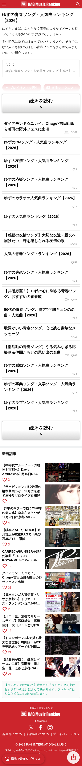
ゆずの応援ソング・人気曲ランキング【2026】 (40, 183)
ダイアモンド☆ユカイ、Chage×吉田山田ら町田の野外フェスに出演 (40, 127)
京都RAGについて (38, 734)
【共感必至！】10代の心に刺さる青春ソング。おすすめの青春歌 (40, 295)
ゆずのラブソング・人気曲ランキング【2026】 (40, 406)
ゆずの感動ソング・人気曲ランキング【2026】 (40, 369)
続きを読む (41, 103)
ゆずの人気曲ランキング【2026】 (40, 220)
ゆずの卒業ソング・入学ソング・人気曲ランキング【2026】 (40, 388)
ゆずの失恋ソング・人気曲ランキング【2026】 (40, 276)
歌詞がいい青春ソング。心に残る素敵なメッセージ (40, 332)
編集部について (13, 734)
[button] (73, 757)
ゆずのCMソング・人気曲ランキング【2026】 (35, 145)
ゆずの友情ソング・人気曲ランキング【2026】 (40, 165)
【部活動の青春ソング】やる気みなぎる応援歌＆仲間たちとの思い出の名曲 (40, 351)
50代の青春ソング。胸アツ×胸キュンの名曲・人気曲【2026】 (40, 313)
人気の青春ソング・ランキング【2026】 (40, 258)
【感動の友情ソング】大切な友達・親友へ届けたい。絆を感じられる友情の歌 (40, 239)
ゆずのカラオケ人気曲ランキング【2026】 (40, 202)
